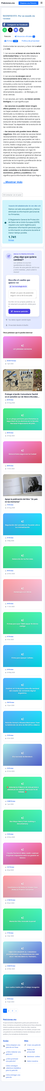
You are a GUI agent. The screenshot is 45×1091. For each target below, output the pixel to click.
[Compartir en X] (10, 30)
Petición (7, 36)
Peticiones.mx (8, 3)
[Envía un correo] (16, 30)
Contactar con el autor (13, 195)
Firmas (11, 41)
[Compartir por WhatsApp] (4, 30)
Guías (6, 1041)
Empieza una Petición (28, 3)
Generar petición (21, 311)
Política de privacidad (30, 41)
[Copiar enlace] (21, 30)
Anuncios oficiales (25, 36)
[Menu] (41, 3)
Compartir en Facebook (17, 24)
